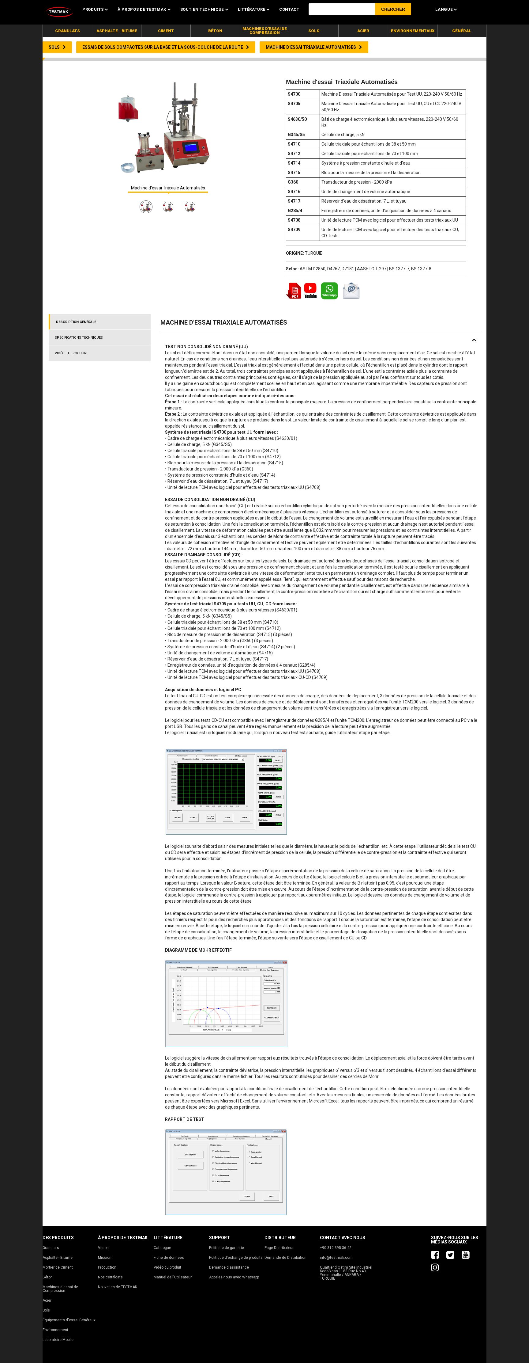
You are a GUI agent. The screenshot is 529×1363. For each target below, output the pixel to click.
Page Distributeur (279, 1248)
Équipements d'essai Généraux (69, 1320)
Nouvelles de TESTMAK (117, 1287)
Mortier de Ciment (58, 1267)
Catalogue (162, 1248)
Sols (46, 1310)
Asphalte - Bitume (58, 1257)
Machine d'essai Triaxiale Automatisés (168, 188)
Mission (104, 1257)
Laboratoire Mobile (58, 1340)
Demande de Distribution (285, 1257)
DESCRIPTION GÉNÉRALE (76, 322)
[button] (393, 9)
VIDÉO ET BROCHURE (71, 353)
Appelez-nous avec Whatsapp (234, 1277)
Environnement (55, 1330)
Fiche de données (169, 1257)
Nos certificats (110, 1277)
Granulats (51, 1248)
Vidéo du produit (167, 1267)
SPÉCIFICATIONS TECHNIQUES (79, 338)
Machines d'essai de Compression (60, 1289)
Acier (47, 1300)
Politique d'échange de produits (236, 1257)
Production (107, 1267)
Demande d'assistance (229, 1267)
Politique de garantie (226, 1248)
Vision (103, 1248)
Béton (48, 1277)
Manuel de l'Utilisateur (173, 1277)
